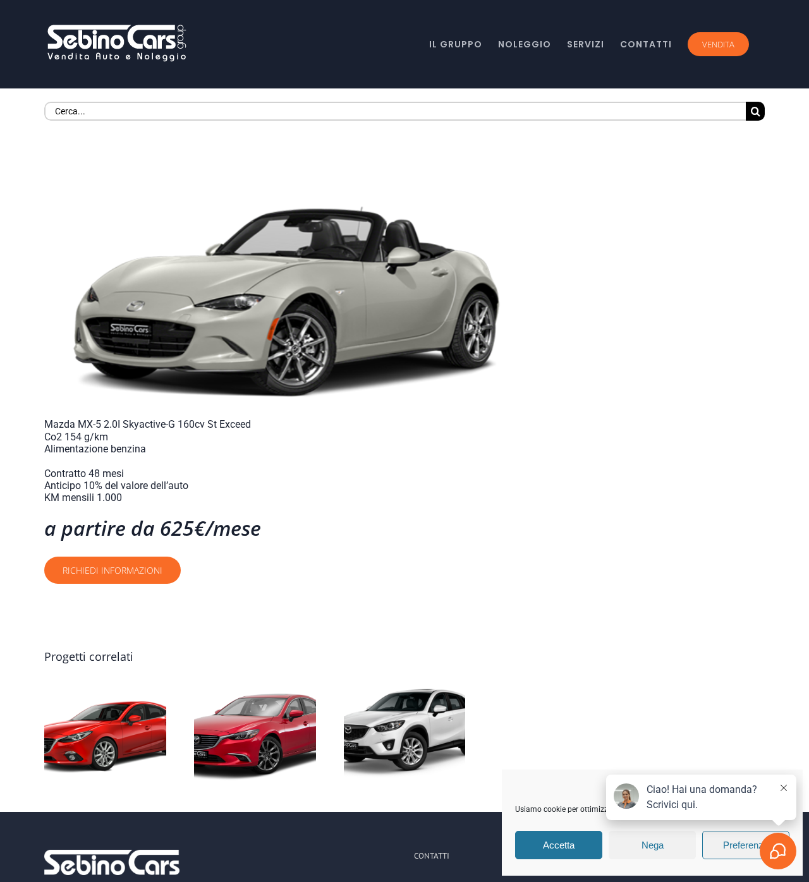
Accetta (559, 845)
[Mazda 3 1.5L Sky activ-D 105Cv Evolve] (105, 735)
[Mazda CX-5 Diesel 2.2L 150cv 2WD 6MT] (405, 735)
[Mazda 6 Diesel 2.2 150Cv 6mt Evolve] (255, 735)
